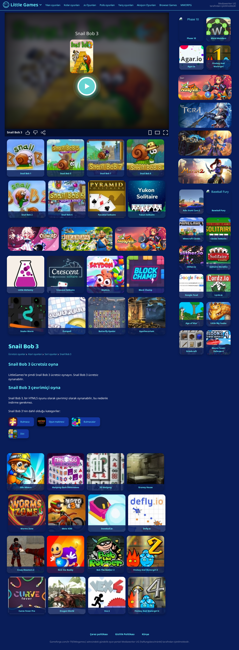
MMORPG (186, 5)
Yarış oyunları (125, 5)
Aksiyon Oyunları (146, 5)
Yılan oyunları (52, 5)
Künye (145, 634)
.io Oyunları (89, 5)
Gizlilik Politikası (125, 634)
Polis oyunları (107, 5)
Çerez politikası (99, 634)
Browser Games (168, 5)
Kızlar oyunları (72, 5)
